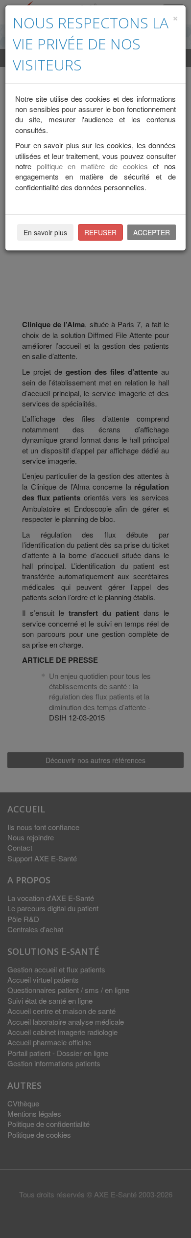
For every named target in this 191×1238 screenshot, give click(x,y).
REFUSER (100, 232)
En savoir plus (45, 232)
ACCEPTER (151, 232)
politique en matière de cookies (92, 166)
